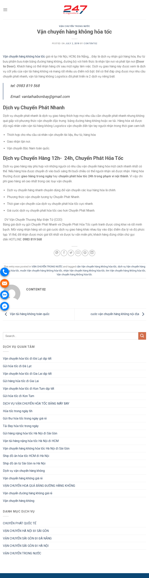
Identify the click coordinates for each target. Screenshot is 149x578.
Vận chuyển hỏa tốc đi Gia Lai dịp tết (27, 374)
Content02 (90, 43)
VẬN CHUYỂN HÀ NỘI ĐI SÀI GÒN (26, 531)
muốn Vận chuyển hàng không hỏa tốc (41, 270)
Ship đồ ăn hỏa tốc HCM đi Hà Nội (26, 456)
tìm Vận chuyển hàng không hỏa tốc (125, 270)
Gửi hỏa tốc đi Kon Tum (18, 396)
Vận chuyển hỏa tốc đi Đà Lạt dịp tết (27, 358)
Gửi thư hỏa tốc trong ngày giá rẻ (25, 418)
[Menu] (5, 9)
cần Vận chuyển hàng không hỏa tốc (97, 266)
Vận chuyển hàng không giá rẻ (22, 478)
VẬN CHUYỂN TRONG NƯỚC (74, 26)
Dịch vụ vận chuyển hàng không (24, 471)
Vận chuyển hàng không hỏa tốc (24, 56)
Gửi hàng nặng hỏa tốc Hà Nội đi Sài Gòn (30, 433)
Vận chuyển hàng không (18, 501)
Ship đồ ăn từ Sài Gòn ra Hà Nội (24, 463)
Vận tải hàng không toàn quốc (29, 314)
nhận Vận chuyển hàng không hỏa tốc (84, 270)
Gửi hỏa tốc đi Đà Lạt (17, 366)
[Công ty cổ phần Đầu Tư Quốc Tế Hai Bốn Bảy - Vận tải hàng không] (74, 9)
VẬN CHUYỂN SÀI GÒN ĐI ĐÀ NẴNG (27, 538)
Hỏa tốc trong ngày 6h (17, 411)
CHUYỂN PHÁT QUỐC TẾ (19, 523)
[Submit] (142, 336)
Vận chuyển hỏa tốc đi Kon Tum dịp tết (28, 388)
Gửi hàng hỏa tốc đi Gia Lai (21, 381)
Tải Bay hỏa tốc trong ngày (21, 426)
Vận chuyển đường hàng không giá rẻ (27, 493)
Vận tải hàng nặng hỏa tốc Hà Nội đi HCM (31, 441)
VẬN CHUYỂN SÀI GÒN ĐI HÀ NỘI (26, 546)
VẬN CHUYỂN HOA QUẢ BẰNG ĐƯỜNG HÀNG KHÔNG (39, 486)
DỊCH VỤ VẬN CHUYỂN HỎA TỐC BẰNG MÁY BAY (36, 403)
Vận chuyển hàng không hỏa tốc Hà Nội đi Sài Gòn (36, 448)
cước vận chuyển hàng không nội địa (115, 314)
